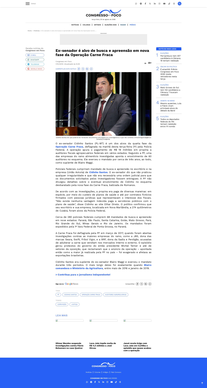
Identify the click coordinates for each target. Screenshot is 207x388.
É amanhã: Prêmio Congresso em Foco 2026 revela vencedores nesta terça (169, 74)
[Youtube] (164, 4)
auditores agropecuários (115, 294)
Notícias (75, 25)
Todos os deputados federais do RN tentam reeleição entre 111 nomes (169, 123)
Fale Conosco (116, 372)
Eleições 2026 (111, 25)
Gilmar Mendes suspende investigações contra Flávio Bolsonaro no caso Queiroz (69, 345)
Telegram (35, 64)
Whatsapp (34, 60)
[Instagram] (159, 4)
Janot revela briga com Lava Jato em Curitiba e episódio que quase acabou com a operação (137, 347)
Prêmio (133, 25)
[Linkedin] (155, 4)
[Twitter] (150, 4)
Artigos (97, 25)
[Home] (103, 13)
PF (58, 294)
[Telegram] (141, 4)
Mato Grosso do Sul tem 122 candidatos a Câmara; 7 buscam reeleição (170, 91)
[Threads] (174, 4)
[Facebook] (145, 4)
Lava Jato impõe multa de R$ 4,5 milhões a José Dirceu (102, 345)
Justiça (74, 304)
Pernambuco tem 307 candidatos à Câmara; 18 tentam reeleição (170, 58)
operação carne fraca (91, 294)
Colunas (86, 25)
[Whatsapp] (136, 4)
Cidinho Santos (70, 294)
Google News (36, 69)
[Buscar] (179, 3)
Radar (123, 25)
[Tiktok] (169, 4)
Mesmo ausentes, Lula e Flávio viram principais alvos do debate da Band (170, 107)
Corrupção (62, 304)
